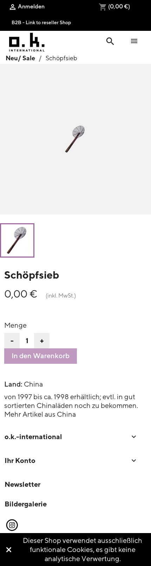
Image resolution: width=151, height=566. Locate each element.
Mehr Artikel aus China (40, 414)
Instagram (11, 525)
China (33, 384)
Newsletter (22, 484)
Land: (13, 384)
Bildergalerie (26, 503)
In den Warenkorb (41, 356)
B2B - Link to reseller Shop (41, 22)
